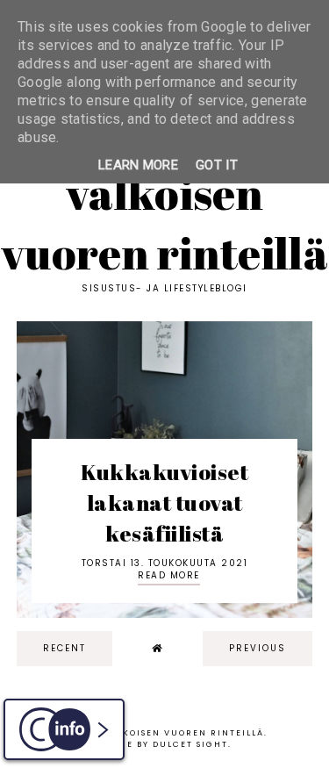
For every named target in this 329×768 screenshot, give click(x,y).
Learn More (138, 165)
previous (257, 648)
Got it (217, 165)
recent (64, 648)
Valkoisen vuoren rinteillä (164, 223)
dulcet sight (190, 744)
